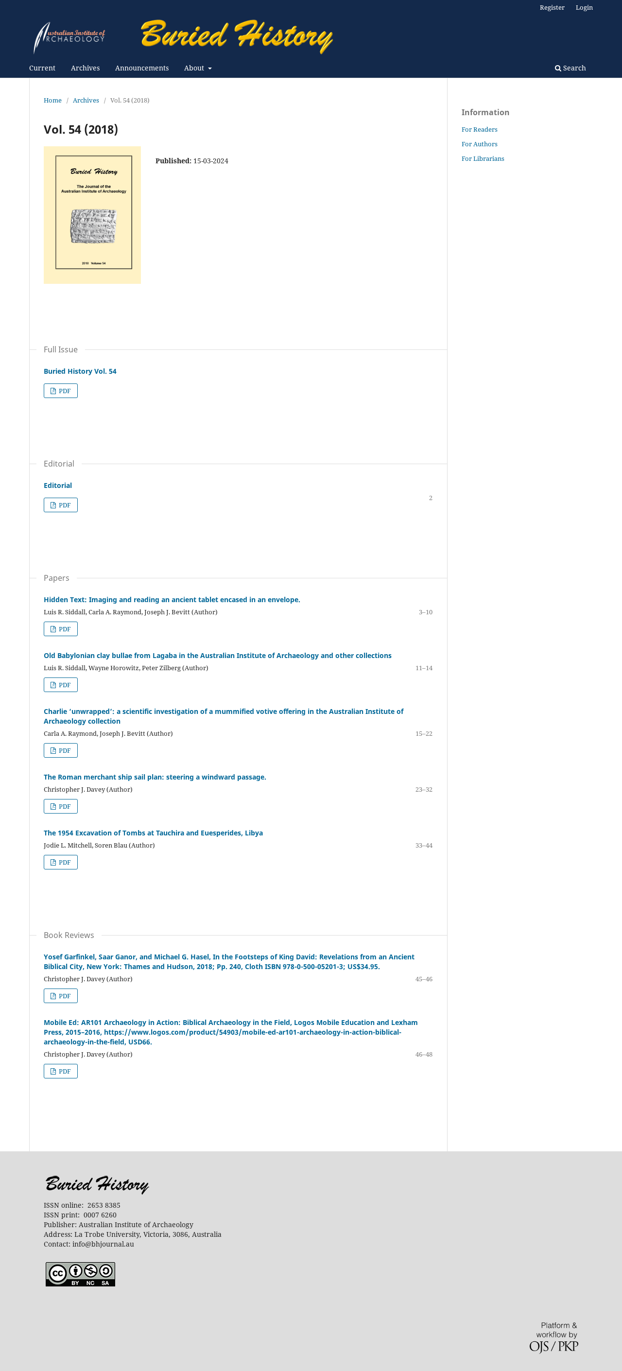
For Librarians (483, 158)
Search (573, 67)
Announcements (142, 67)
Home (53, 100)
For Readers (480, 129)
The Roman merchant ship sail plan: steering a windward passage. (155, 776)
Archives (85, 67)
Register (552, 7)
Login (584, 7)
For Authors (480, 143)
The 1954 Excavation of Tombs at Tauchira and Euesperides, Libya (153, 832)
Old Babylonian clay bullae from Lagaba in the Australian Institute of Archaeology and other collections (218, 655)
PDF (64, 390)
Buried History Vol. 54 (80, 371)
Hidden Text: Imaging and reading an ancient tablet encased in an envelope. (172, 599)
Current (42, 67)
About (195, 67)
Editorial (58, 485)
